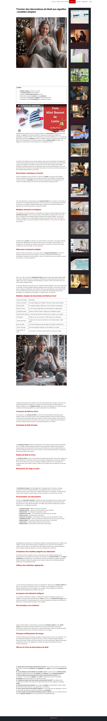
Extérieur (78, 1)
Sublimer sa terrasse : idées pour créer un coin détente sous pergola (79, 159)
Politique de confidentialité (57, 719)
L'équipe (65, 719)
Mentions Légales (47, 719)
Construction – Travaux (62, 1)
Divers (90, 1)
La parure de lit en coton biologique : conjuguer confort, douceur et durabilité (79, 26)
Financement (85, 1)
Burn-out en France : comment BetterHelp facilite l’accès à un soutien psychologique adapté (79, 46)
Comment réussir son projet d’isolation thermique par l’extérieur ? (78, 65)
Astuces (54, 1)
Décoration (72, 1)
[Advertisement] (41, 78)
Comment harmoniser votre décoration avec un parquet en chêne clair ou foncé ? (79, 218)
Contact (41, 719)
